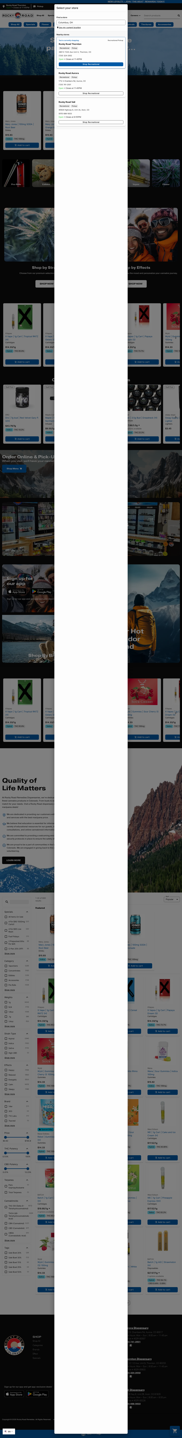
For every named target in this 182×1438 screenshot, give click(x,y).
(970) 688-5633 (65, 113)
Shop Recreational (91, 64)
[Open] (123, 23)
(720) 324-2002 (65, 56)
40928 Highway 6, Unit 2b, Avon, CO (74, 110)
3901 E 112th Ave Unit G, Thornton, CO (75, 52)
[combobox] (88, 22)
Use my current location (70, 27)
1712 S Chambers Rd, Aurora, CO (72, 81)
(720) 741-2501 (65, 84)
